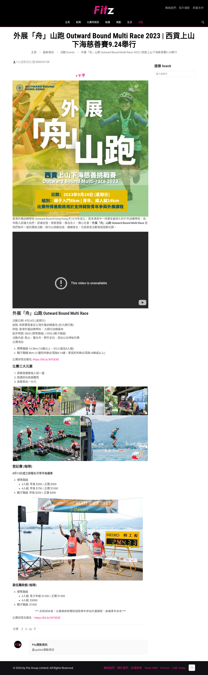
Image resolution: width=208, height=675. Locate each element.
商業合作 (198, 8)
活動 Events (67, 52)
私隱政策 (136, 668)
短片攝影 (184, 8)
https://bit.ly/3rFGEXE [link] (46, 359)
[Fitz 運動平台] (104, 9)
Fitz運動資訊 (24, 62)
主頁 (34, 52)
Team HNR (151, 668)
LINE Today (179, 668)
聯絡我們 (170, 8)
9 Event (164, 668)
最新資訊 (48, 52)
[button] (36, 401)
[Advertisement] (174, 127)
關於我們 (122, 668)
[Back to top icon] (192, 667)
